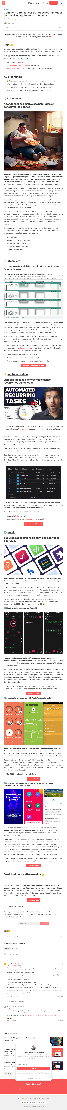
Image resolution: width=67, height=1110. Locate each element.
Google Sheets (25, 348)
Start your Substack (29, 1102)
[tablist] (11, 948)
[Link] (1, 45)
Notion (17, 516)
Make (17, 519)
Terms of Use (41, 1072)
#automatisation (18, 374)
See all (7, 1074)
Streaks (9, 698)
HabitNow (10, 608)
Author (9, 1008)
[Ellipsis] (62, 963)
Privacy (34, 1098)
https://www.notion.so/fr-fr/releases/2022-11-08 (42, 1015)
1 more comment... (9, 1025)
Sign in (62, 3)
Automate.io (32, 519)
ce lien (22, 429)
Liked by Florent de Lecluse (15, 965)
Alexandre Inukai (12, 963)
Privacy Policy (46, 1073)
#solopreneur (15, 98)
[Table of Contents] (2, 555)
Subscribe (53, 3)
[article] (33, 1041)
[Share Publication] (47, 3)
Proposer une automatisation (17, 69)
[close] (49, 1045)
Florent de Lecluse (13, 22)
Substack (25, 1106)
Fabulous (10, 783)
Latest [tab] (10, 1033)
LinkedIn (20, 62)
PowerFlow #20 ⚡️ (9, 1040)
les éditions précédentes (19, 65)
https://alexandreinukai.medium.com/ (18, 994)
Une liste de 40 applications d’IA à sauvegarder (21, 1038)
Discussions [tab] (16, 1033)
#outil (11, 532)
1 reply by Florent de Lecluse (16, 1001)
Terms (38, 1098)
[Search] (43, 3)
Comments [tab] (8, 948)
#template (14, 260)
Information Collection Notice (33, 1073)
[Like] (5, 1069)
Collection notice (45, 1098)
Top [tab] (6, 1033)
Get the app (41, 1102)
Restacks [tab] (14, 948)
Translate (7, 9)
